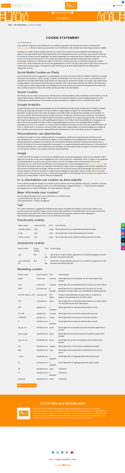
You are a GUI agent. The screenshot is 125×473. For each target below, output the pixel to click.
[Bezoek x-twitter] (67, 453)
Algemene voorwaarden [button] (62, 459)
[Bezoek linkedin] (62, 453)
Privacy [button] (51, 459)
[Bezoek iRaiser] (62, 465)
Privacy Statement (96, 164)
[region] (62, 232)
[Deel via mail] (123, 244)
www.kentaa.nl (23, 48)
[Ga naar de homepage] (72, 5)
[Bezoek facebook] (53, 453)
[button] (123, 225)
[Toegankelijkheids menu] (123, 2)
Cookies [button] (73, 459)
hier (82, 186)
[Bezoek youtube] (72, 453)
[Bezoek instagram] (58, 453)
